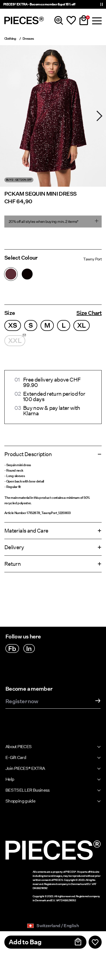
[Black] (27, 274)
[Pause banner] (101, 4)
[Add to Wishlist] (95, 942)
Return (12, 564)
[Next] (99, 115)
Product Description (28, 454)
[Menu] (96, 20)
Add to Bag (25, 942)
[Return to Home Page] (24, 20)
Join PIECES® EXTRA (25, 768)
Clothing (10, 38)
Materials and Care (26, 530)
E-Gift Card (15, 757)
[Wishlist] (71, 20)
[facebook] (12, 648)
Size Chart (89, 313)
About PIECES (18, 746)
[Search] (58, 20)
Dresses (28, 38)
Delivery (14, 547)
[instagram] (29, 648)
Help (9, 779)
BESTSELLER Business (27, 790)
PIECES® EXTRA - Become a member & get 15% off (39, 4)
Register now (21, 702)
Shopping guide (20, 801)
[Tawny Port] (11, 274)
